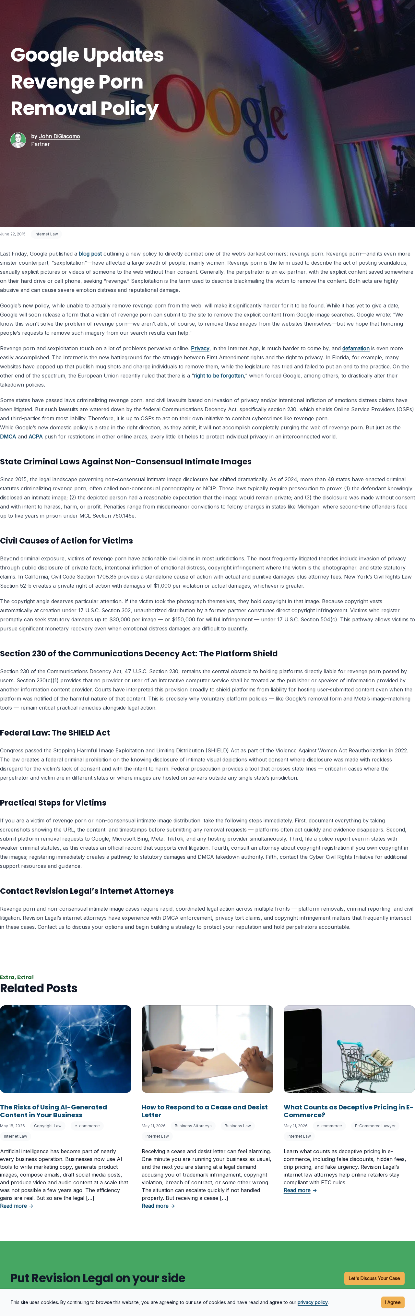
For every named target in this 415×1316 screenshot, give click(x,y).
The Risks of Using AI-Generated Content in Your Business (53, 1111)
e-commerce (87, 1125)
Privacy (200, 348)
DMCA (8, 436)
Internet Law (46, 234)
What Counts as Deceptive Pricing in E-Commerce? (348, 1111)
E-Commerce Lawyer (375, 1125)
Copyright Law (48, 1125)
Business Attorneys (193, 1125)
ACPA (36, 436)
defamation (356, 348)
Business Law (238, 1125)
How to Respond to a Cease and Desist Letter (205, 1111)
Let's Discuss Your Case (374, 1278)
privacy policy (313, 1302)
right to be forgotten (219, 375)
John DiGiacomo (59, 136)
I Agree (393, 1302)
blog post (90, 253)
